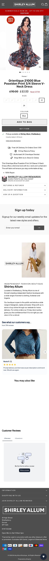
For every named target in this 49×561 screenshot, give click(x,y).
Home (24, 76)
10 (6, 100)
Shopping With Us (11, 495)
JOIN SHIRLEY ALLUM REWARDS (17, 501)
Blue (24, 116)
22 (42, 100)
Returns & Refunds (13, 185)
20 (36, 100)
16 (24, 100)
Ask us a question (13, 194)
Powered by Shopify (24, 559)
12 (12, 100)
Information (9, 490)
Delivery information (15, 190)
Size (24, 96)
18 (30, 100)
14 (18, 100)
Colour (24, 111)
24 (24, 106)
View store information (13, 141)
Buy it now (24, 128)
